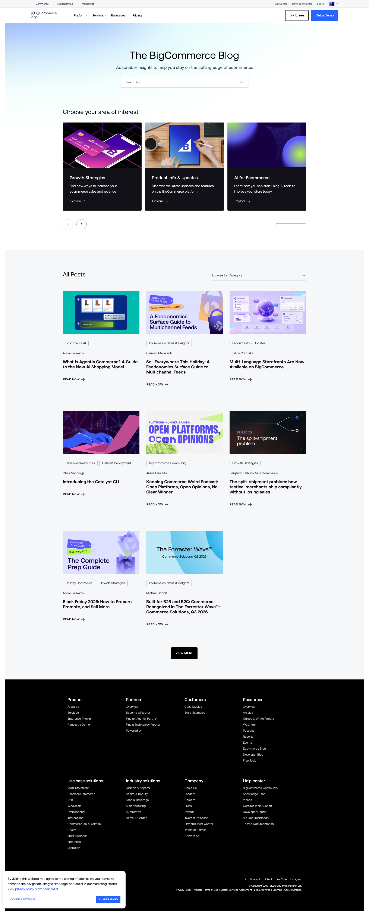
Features (73, 706)
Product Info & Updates (248, 343)
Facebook (255, 879)
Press (188, 806)
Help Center (280, 3)
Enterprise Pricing (79, 718)
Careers (189, 800)
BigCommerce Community (167, 463)
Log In (320, 3)
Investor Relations (196, 817)
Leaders (189, 794)
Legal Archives (262, 889)
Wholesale (74, 806)
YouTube (282, 879)
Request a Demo (78, 724)
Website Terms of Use (205, 889)
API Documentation (256, 817)
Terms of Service (195, 829)
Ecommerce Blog (254, 748)
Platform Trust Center (198, 823)
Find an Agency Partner (141, 718)
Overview (132, 706)
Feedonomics (65, 3)
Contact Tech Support (257, 806)
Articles (248, 712)
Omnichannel (76, 812)
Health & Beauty (137, 794)
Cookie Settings (293, 889)
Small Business (77, 835)
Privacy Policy (183, 889)
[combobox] (184, 82)
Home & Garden (136, 817)
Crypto (71, 829)
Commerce (42, 3)
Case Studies (193, 706)
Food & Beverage (137, 800)
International (75, 817)
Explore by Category (227, 275)
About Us (190, 788)
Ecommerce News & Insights (169, 343)
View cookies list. (47, 889)
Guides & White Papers (258, 718)
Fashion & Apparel (138, 788)
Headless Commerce (81, 794)
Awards (189, 812)
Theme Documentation (258, 823)
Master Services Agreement (236, 889)
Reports (248, 736)
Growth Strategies (245, 463)
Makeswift (88, 3)
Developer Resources (80, 463)
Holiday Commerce (79, 583)
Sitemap (277, 889)
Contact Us (191, 835)
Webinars (249, 724)
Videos (247, 800)
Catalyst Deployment (116, 463)
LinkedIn (268, 879)
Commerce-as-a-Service (84, 823)
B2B (70, 800)
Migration (73, 847)
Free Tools (249, 760)
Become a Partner (138, 712)
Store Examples (194, 712)
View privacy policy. (21, 889)
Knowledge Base (254, 794)
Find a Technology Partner (143, 724)
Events (247, 742)
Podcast (248, 730)
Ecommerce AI (76, 343)
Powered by (134, 730)
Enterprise (74, 841)
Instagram (296, 879)
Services (73, 712)
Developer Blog (253, 754)
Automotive (133, 812)
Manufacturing (136, 806)
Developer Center (302, 3)
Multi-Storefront (78, 788)
